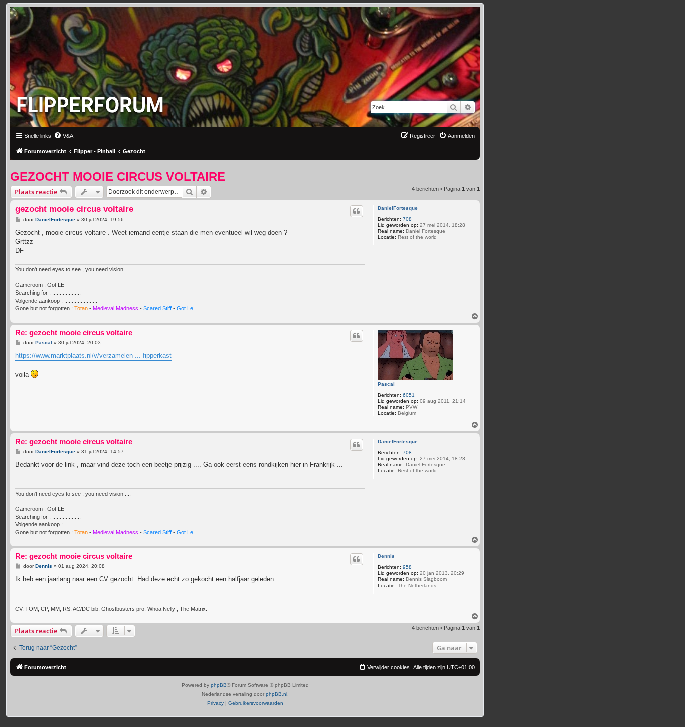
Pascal (386, 384)
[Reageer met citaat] (356, 211)
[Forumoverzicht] (92, 101)
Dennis (386, 556)
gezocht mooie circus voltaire (117, 176)
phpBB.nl (276, 694)
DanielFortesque (398, 208)
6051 (409, 395)
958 (407, 567)
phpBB (219, 685)
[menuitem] (63, 136)
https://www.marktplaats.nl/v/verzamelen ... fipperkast (93, 355)
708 (407, 219)
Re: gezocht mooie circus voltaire (73, 332)
